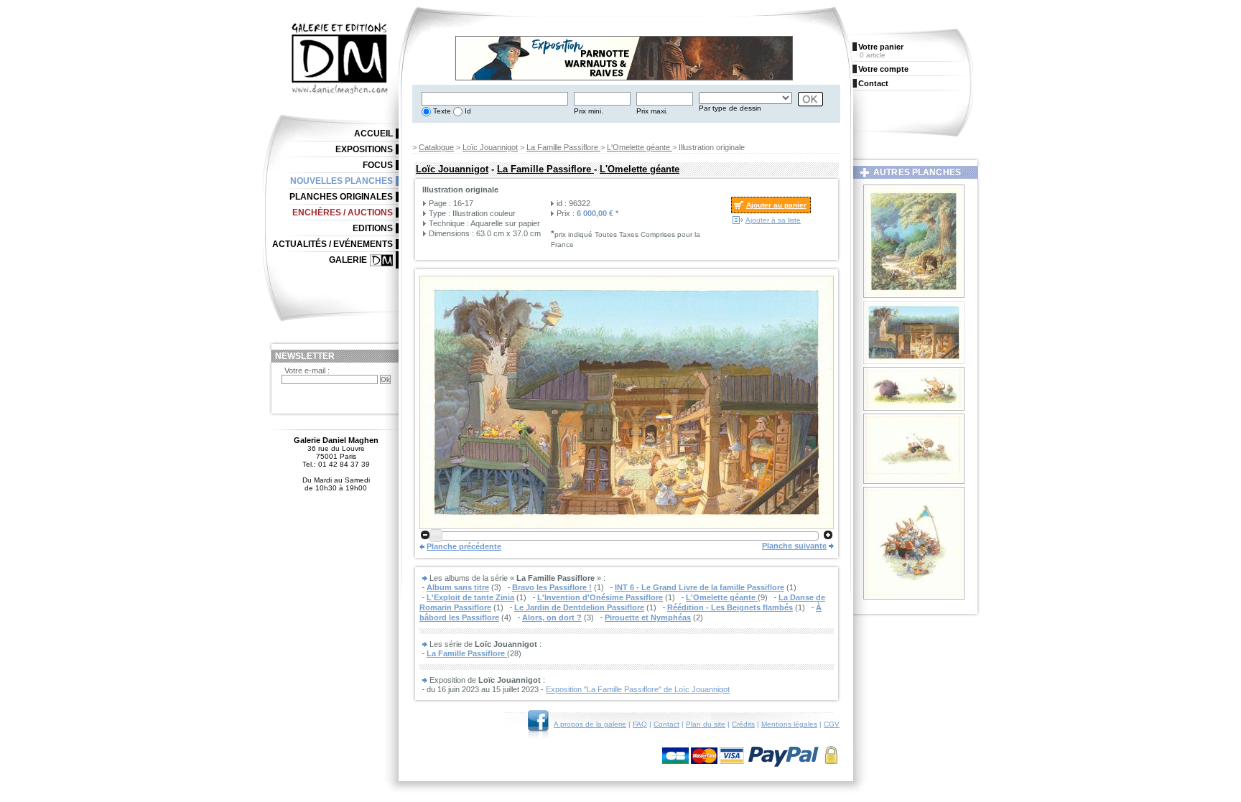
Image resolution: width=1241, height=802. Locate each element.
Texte (441, 111)
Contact (666, 724)
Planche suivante (794, 545)
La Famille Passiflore (563, 147)
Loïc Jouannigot (490, 147)
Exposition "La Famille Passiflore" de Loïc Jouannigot (638, 689)
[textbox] (495, 99)
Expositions (364, 149)
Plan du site (705, 724)
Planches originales (341, 197)
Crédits (743, 724)
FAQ (640, 724)
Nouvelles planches (341, 181)
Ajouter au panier (776, 205)
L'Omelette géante (639, 147)
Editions (373, 228)
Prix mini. (588, 111)
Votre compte (883, 69)
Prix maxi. (652, 111)
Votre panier (880, 46)
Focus (378, 165)
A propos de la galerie (590, 724)
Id (467, 111)
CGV (832, 724)
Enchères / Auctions (342, 213)
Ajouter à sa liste (773, 220)
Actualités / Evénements (332, 244)
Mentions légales (789, 724)
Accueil (373, 134)
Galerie (348, 260)
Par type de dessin (730, 108)
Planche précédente (464, 546)
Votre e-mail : (307, 370)
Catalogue (436, 147)
